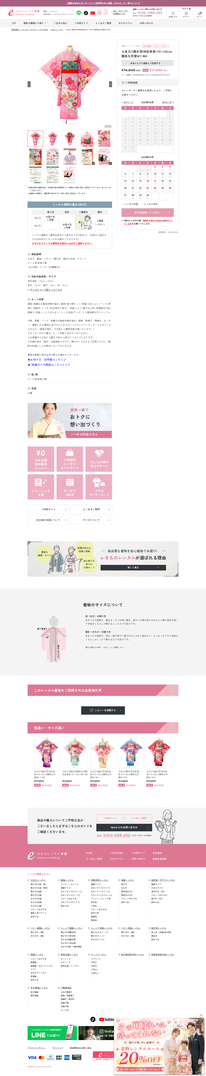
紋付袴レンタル (158, 928)
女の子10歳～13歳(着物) (71, 946)
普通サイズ (66, 887)
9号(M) (94, 965)
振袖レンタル (67, 880)
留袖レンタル (37, 954)
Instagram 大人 (99, 13)
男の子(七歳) (36, 895)
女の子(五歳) (36, 902)
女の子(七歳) (36, 905)
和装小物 (65, 1002)
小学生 (94, 905)
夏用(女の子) (126, 895)
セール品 (65, 1010)
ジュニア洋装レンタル (102, 928)
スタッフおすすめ (38, 909)
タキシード (66, 962)
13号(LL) (94, 973)
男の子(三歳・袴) (38, 884)
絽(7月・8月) (157, 898)
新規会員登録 (160, 858)
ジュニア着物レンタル (71, 928)
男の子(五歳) (36, 891)
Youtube (92, 13)
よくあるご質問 (94, 858)
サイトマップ (57, 1047)
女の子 (124, 887)
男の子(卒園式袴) (68, 932)
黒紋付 (154, 935)
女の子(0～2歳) (37, 935)
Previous (29, 84)
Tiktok (85, 13)
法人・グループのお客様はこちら (120, 12)
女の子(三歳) (36, 898)
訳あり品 (34, 916)
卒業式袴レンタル (99, 880)
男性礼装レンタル (69, 954)
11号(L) (94, 969)
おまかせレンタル (38, 972)
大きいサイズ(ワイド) (70, 902)
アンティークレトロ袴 (101, 898)
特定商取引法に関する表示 (81, 1047)
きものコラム (117, 858)
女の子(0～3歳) (127, 935)
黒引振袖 (34, 995)
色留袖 (33, 976)
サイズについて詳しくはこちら (46, 289)
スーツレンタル (98, 954)
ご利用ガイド (138, 852)
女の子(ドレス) (97, 939)
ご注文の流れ (117, 852)
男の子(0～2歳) (37, 932)
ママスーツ (96, 958)
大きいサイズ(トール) (70, 895)
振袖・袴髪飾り (67, 995)
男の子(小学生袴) (68, 935)
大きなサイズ (157, 887)
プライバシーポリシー (37, 1047)
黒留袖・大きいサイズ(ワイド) (42, 967)
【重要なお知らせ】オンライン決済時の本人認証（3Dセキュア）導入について (103, 3)
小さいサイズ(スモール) (71, 891)
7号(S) (94, 962)
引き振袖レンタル (39, 987)
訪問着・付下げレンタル (163, 880)
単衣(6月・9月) (158, 891)
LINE (78, 13)
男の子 (124, 884)
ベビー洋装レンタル (131, 928)
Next (110, 84)
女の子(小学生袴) (68, 943)
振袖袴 (94, 916)
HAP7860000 (173, 232)
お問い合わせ (138, 858)
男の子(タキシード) (99, 932)
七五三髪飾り (67, 992)
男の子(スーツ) (97, 935)
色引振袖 (34, 992)
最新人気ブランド (38, 912)
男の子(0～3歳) (127, 932)
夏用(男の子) (126, 891)
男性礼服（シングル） (70, 965)
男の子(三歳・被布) (39, 887)
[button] (201, 1015)
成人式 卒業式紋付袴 (161, 932)
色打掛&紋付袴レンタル (132, 954)
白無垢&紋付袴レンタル (162, 954)
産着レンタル (127, 880)
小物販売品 (66, 987)
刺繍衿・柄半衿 (67, 999)
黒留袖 (33, 962)
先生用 (94, 902)
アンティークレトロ (69, 884)
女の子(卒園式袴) (68, 939)
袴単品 (94, 920)
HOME (89, 852)
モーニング (66, 958)
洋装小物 (65, 1006)
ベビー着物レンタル (40, 928)
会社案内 (157, 852)
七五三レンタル (38, 880)
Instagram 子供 (105, 13)
